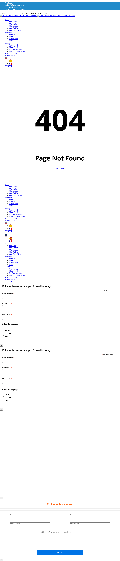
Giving (7, 208)
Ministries (8, 197)
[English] (7, 58)
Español (8, 333)
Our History (13, 189)
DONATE (8, 231)
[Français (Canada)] (11, 64)
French (7, 336)
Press (11, 206)
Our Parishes (14, 193)
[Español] (11, 61)
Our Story (13, 187)
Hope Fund (13, 212)
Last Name (7, 314)
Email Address (8, 293)
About (7, 185)
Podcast (12, 202)
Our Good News (15, 195)
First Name (7, 304)
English (7, 330)
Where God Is (10, 221)
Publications (13, 204)
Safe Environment (11, 218)
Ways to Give (14, 210)
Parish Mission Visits (17, 216)
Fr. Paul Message (15, 214)
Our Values (13, 191)
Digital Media (10, 199)
